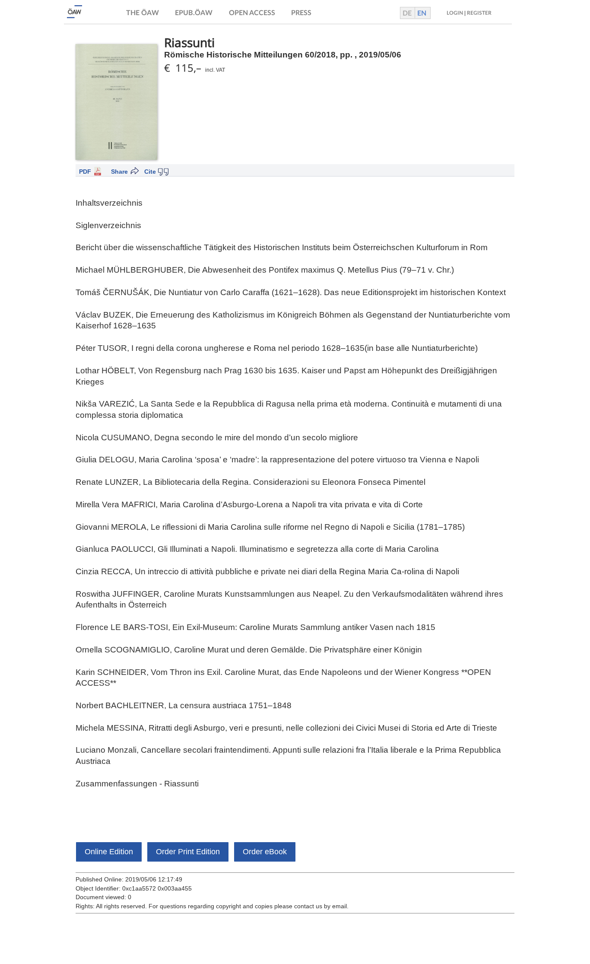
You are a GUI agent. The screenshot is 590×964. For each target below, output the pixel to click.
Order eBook (265, 851)
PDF (85, 171)
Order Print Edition (188, 851)
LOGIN (455, 13)
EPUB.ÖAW (194, 13)
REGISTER (479, 13)
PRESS (301, 13)
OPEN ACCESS (252, 13)
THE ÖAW (142, 13)
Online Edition (109, 851)
